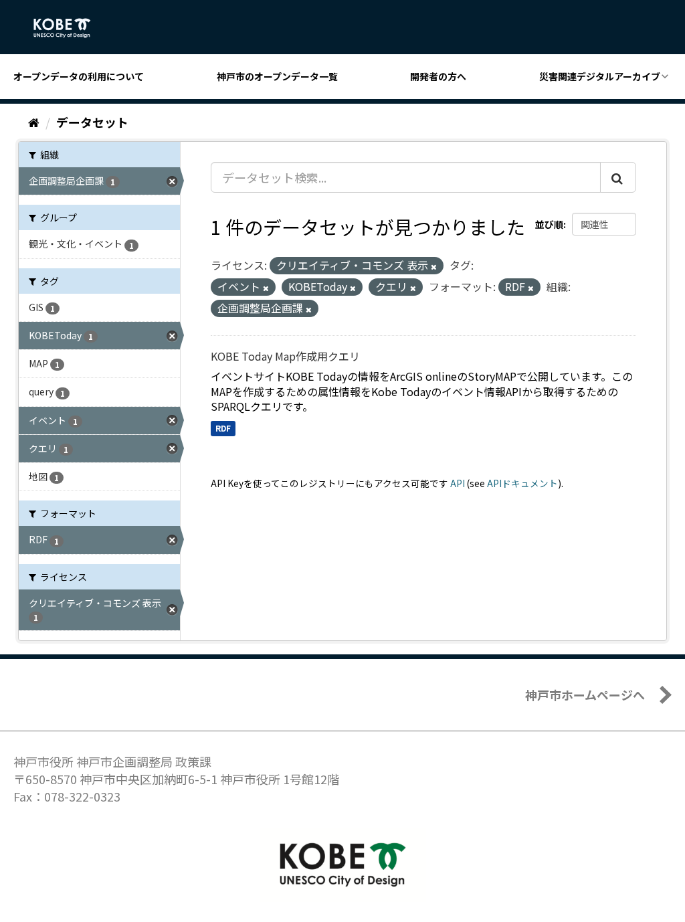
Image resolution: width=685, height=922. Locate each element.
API (457, 483)
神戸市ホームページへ (585, 694)
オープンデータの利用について (78, 76)
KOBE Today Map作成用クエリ (285, 356)
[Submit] (618, 177)
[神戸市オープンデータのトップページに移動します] (69, 28)
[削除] (434, 266)
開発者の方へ (438, 76)
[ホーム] (33, 121)
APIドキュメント (522, 483)
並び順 (549, 224)
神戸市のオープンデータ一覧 (277, 76)
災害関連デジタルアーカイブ (599, 76)
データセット (92, 121)
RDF (223, 428)
